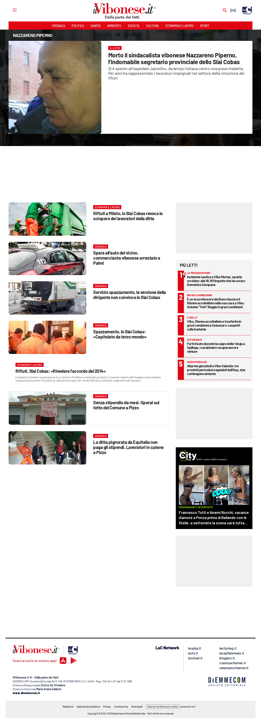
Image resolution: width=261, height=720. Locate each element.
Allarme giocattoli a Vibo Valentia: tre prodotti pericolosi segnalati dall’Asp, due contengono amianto (216, 370)
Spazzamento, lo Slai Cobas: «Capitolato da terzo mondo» (120, 334)
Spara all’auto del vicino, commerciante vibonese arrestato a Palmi (126, 258)
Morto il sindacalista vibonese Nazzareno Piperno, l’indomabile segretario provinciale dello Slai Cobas (174, 58)
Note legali (137, 706)
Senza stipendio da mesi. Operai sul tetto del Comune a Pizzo (126, 405)
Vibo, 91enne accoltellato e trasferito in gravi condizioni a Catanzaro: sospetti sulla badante (214, 325)
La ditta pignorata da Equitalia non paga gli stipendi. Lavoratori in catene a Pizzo (128, 447)
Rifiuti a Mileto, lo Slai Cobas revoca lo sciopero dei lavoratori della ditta (128, 216)
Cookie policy (121, 706)
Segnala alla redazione (88, 706)
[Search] (225, 10)
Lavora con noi (187, 706)
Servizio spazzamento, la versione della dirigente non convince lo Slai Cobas (129, 294)
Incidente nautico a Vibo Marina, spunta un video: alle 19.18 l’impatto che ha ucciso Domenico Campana (216, 281)
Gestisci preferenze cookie (162, 706)
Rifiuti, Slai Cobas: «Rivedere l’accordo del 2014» (60, 371)
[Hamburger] (11, 10)
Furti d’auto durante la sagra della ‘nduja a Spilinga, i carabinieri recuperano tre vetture (216, 347)
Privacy (107, 706)
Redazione (68, 706)
